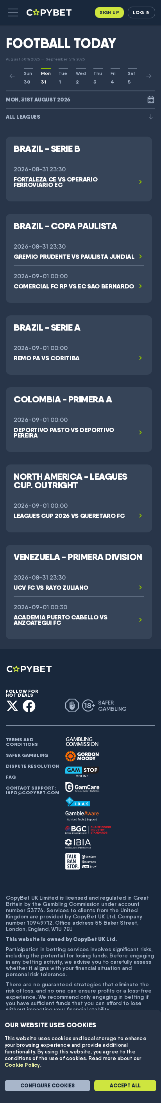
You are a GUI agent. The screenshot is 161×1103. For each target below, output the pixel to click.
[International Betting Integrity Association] (78, 844)
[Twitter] (12, 705)
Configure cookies (47, 1085)
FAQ (11, 777)
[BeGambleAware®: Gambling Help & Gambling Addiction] (82, 816)
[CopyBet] (50, 12)
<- (12, 76)
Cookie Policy (22, 1065)
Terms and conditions (22, 742)
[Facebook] (29, 705)
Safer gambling (27, 755)
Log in (141, 12)
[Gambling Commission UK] (82, 741)
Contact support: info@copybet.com (32, 790)
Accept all (125, 1085)
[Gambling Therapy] (82, 756)
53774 (35, 910)
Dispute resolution (32, 766)
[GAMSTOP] (82, 772)
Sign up (109, 12)
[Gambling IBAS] (77, 802)
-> (149, 76)
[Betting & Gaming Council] (88, 830)
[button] (13, 12)
